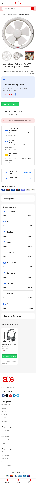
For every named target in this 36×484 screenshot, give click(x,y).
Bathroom (4, 421)
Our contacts (5, 436)
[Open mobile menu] (2, 3)
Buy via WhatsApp (10, 104)
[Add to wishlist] (14, 331)
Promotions (5, 430)
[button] (10, 104)
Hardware (4, 411)
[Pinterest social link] (12, 115)
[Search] (32, 8)
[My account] (34, 3)
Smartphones (5, 405)
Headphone (5, 346)
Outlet (3, 443)
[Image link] (8, 379)
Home (3, 15)
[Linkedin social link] (14, 115)
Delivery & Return (6, 440)
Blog (2, 452)
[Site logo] (18, 3)
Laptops (4, 408)
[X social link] (9, 115)
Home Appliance (13, 15)
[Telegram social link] (17, 115)
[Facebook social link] (7, 115)
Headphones (5, 418)
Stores (3, 433)
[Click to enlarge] (5, 46)
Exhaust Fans (25, 15)
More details (26, 172)
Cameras (4, 414)
